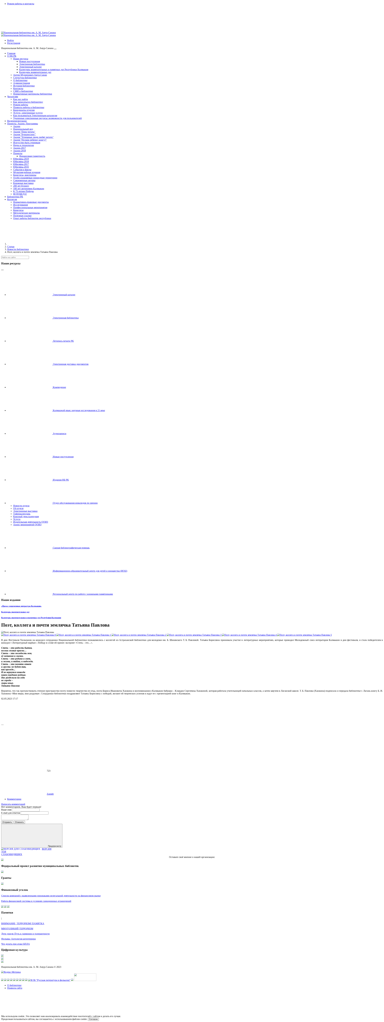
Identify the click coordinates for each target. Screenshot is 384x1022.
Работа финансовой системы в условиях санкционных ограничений (36, 901)
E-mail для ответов (11, 813)
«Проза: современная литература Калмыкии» (21, 606)
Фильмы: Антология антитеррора (18, 939)
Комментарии (14, 799)
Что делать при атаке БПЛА (15, 944)
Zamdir (50, 794)
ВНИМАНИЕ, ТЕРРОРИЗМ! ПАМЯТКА (22, 923)
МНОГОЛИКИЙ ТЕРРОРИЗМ (17, 928)
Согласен (93, 1019)
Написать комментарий (13, 804)
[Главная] (29, 244)
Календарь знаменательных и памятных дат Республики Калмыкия (31, 618)
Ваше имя (6, 809)
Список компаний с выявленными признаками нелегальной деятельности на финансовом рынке (51, 895)
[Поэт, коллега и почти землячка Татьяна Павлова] (28, 635)
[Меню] (2, 269)
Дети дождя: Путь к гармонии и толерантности (25, 933)
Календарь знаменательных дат (15, 612)
